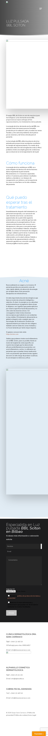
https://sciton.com (12, 334)
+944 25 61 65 (16, 675)
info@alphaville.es (17, 679)
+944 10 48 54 (16, 641)
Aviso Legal (32, 715)
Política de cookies (20, 715)
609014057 (26, 645)
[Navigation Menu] (40, 9)
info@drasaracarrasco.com (20, 650)
